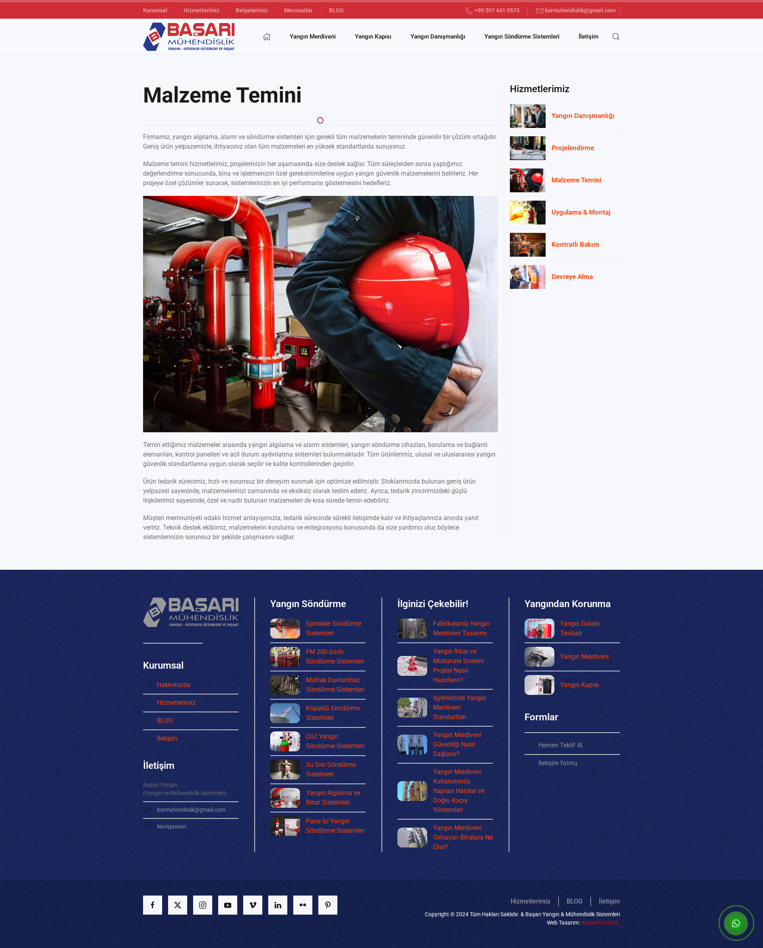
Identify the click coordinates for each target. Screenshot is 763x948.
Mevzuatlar (298, 10)
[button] (616, 36)
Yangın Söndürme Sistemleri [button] (522, 36)
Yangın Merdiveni (313, 36)
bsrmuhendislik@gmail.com (580, 10)
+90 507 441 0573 (496, 10)
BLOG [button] (575, 901)
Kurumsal (155, 10)
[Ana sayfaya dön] (188, 36)
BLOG (336, 10)
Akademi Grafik (600, 922)
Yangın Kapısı (373, 36)
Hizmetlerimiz (201, 10)
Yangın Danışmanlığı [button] (438, 36)
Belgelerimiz (252, 10)
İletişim (588, 36)
